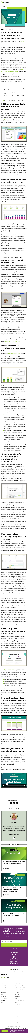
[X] (2, 974)
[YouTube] (6, 974)
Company (17, 992)
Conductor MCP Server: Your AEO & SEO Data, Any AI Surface (13, 914)
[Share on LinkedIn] (17, 803)
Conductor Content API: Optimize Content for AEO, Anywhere (14, 862)
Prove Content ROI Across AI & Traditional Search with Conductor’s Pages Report (13, 889)
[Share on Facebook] (11, 803)
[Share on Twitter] (14, 803)
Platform (3, 981)
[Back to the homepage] (6, 2)
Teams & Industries (19, 981)
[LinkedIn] (14, 838)
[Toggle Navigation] (25, 2)
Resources (3, 992)
